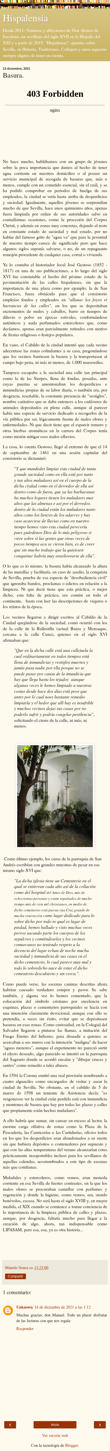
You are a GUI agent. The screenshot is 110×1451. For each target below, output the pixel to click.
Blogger (71, 1445)
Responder (25, 1328)
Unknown (24, 1307)
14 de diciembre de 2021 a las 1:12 (62, 1307)
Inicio (55, 1425)
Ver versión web (55, 1435)
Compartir (15, 1276)
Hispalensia (25, 17)
